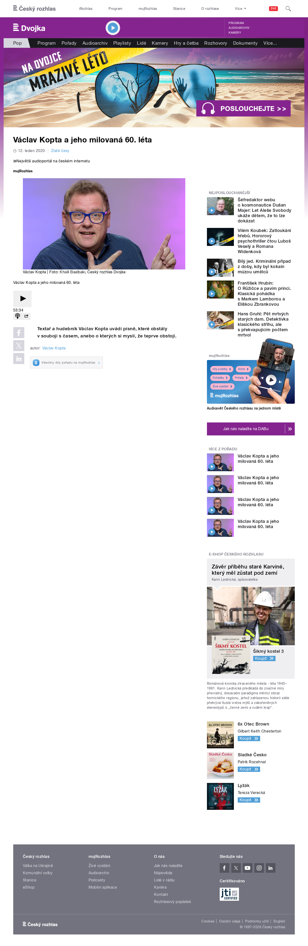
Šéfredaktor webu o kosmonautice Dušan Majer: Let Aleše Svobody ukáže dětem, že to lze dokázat (264, 210)
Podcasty (97, 880)
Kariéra (160, 887)
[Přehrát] (22, 299)
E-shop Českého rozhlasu (236, 554)
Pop (17, 43)
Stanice (179, 9)
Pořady (69, 43)
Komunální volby (37, 873)
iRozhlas (86, 9)
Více (270, 43)
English (279, 921)
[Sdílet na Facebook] (18, 332)
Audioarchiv (239, 28)
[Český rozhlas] (34, 8)
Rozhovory (215, 43)
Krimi (241, 369)
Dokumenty (245, 43)
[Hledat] (288, 8)
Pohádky (218, 377)
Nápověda (163, 873)
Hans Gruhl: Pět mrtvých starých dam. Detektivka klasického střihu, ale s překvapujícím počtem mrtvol (263, 324)
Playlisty (122, 43)
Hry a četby (220, 369)
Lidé (141, 43)
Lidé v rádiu (164, 880)
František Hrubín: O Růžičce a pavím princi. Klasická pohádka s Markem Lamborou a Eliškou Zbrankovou (264, 294)
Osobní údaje (230, 921)
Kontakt (161, 894)
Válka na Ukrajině (38, 865)
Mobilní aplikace (103, 887)
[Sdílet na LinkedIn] (18, 358)
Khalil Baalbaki (72, 272)
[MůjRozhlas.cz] (22, 171)
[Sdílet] (26, 316)
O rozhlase (210, 9)
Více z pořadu (223, 449)
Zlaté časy (60, 150)
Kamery (235, 32)
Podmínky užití (257, 921)
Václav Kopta (54, 348)
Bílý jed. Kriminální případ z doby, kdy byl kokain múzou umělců (264, 266)
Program (115, 9)
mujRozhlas (148, 9)
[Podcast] (17, 316)
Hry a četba (186, 43)
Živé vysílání (221, 386)
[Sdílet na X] (18, 345)
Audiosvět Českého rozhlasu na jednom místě (244, 408)
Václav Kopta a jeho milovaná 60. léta (258, 458)
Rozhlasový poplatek (172, 901)
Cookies (207, 921)
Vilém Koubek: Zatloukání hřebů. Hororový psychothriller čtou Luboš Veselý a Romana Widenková (264, 241)
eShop (28, 887)
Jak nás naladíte (168, 865)
